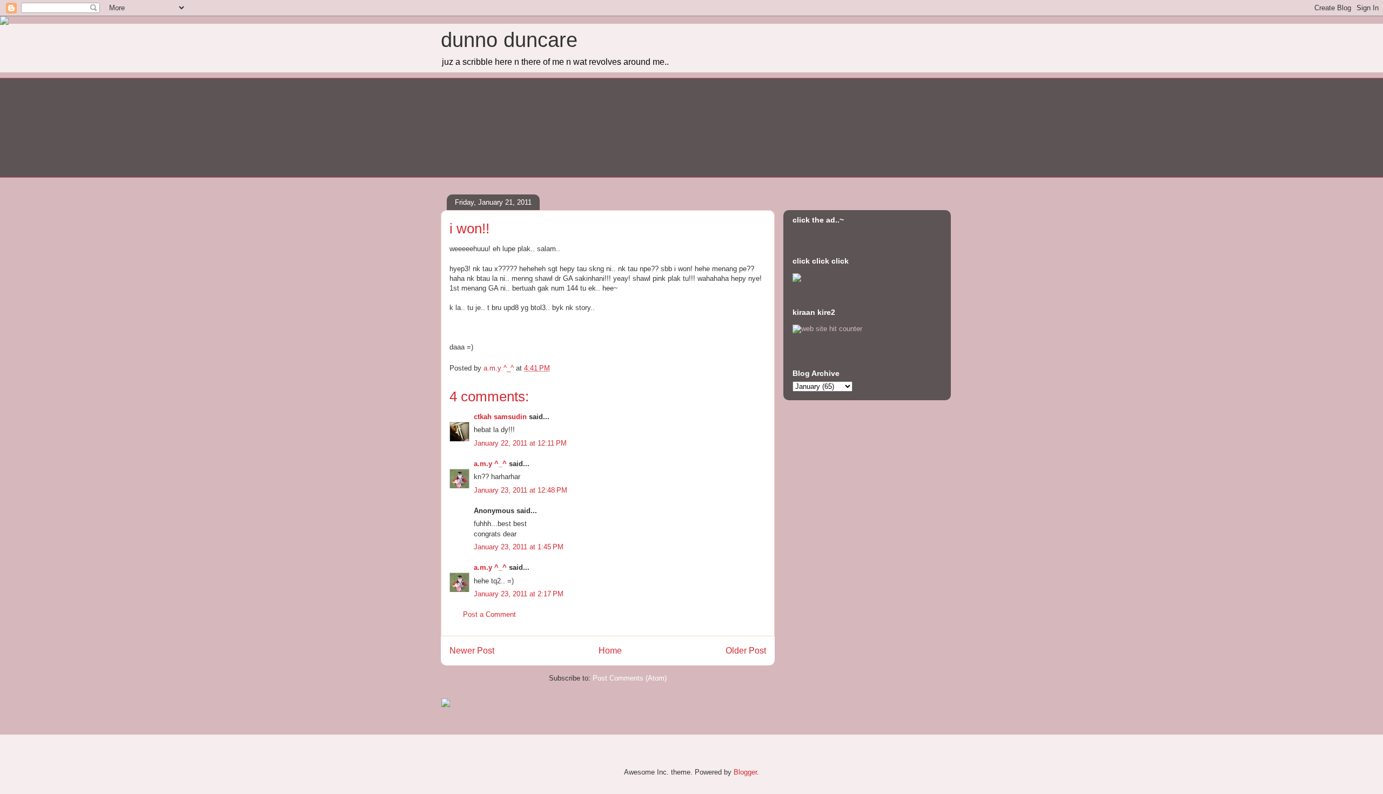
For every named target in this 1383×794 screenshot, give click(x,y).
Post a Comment (489, 614)
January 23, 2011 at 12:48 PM (520, 490)
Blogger (745, 772)
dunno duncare (509, 40)
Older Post (746, 650)
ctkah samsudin (500, 417)
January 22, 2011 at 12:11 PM (520, 443)
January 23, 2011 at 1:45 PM (518, 547)
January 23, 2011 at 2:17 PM (518, 594)
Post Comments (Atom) (630, 678)
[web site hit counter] (827, 329)
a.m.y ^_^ (490, 464)
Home (610, 650)
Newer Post (471, 650)
